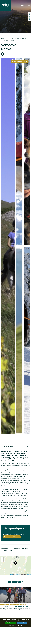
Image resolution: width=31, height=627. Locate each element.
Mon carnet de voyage (15, 5)
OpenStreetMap (18, 574)
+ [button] (2, 558)
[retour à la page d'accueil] (5, 5)
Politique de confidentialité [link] (15, 625)
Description (5, 439)
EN (22, 7)
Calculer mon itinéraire (12, 537)
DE (22, 9)
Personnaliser (22, 623)
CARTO (29, 574)
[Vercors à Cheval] (8, 246)
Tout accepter (11, 623)
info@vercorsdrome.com (7, 550)
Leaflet (11, 574)
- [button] (2, 561)
